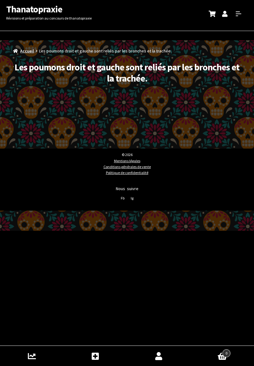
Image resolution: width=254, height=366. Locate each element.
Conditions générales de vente (127, 166)
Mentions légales (127, 160)
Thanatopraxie (34, 9)
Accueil (27, 51)
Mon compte (158, 356)
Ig (132, 198)
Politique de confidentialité (127, 172)
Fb (123, 198)
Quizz (32, 356)
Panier (208, 350)
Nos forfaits (95, 356)
